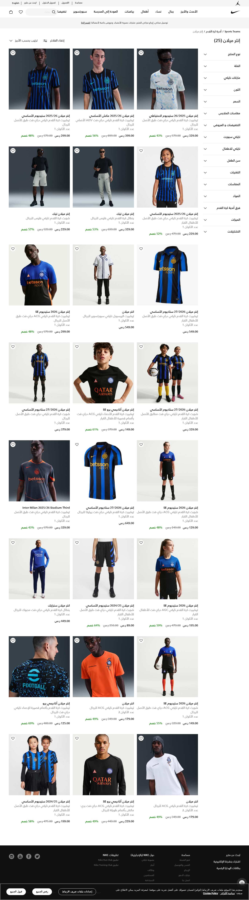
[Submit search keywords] (53, 12)
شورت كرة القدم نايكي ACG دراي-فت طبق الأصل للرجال (167, 710)
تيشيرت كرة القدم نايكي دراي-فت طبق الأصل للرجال (170, 122)
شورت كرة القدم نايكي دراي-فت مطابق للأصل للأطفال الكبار (169, 416)
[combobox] (41, 12)
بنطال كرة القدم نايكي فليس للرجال (112, 218)
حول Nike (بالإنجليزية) (142, 855)
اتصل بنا (186, 880)
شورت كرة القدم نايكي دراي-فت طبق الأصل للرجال (43, 416)
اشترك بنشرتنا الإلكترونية (226, 861)
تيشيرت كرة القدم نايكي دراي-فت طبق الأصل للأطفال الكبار (170, 318)
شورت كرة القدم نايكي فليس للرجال (48, 218)
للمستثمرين (149, 875)
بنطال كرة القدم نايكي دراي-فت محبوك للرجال (42, 610)
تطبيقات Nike (110, 855)
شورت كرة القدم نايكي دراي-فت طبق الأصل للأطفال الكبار (107, 612)
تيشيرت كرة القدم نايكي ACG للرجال (112, 708)
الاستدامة (149, 880)
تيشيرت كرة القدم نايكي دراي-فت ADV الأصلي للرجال (105, 122)
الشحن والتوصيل (182, 865)
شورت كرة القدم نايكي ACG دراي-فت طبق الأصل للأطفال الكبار (167, 514)
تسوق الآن (107, 23)
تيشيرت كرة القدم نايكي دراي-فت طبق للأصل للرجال (42, 122)
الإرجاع (187, 870)
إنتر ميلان (198, 32)
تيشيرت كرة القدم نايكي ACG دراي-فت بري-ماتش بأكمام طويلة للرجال (107, 808)
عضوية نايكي (148, 860)
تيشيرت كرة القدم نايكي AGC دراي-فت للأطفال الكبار (168, 612)
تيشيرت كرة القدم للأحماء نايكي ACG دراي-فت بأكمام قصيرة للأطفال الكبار (105, 416)
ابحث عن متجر (30, 3)
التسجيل (65, 3)
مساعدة (78, 3)
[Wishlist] (141, 52)
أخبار (152, 865)
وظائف (150, 870)
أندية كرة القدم (213, 32)
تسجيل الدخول (49, 3)
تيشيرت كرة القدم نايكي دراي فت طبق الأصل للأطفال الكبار (170, 220)
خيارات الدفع (184, 875)
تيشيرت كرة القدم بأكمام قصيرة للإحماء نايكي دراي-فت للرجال (42, 710)
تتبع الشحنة (185, 860)
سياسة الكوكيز (227, 893)
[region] (124, 891)
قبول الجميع (16, 891)
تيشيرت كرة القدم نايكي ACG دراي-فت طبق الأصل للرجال (43, 318)
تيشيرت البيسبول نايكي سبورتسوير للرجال (108, 316)
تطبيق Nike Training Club (106, 865)
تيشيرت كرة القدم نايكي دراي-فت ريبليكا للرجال (105, 512)
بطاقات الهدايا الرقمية (228, 868)
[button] (189, 12)
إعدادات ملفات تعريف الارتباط (77, 891)
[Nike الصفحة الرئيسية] (235, 12)
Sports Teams (232, 32)
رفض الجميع (42, 891)
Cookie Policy (210, 893)
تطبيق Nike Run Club (108, 860)
